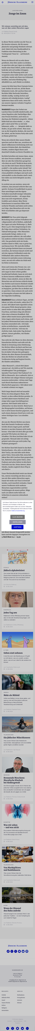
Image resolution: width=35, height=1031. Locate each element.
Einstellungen (17, 522)
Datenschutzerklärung (18, 511)
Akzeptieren (17, 527)
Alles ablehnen (17, 517)
